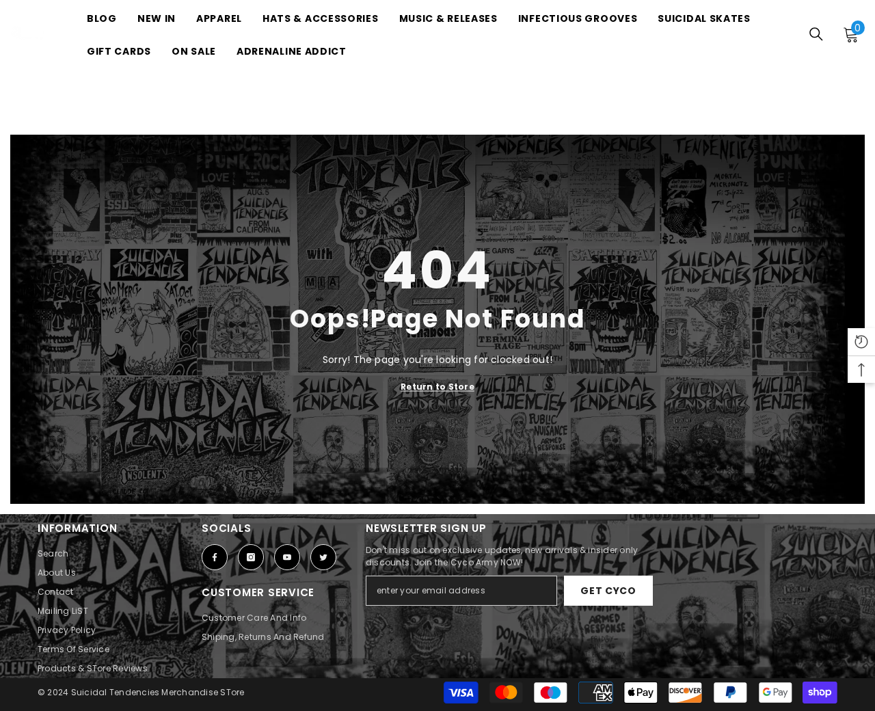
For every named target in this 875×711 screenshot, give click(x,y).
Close (831, 125)
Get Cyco (608, 591)
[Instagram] (251, 557)
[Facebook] (215, 557)
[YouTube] (287, 557)
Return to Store (437, 386)
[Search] (816, 34)
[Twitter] (323, 557)
